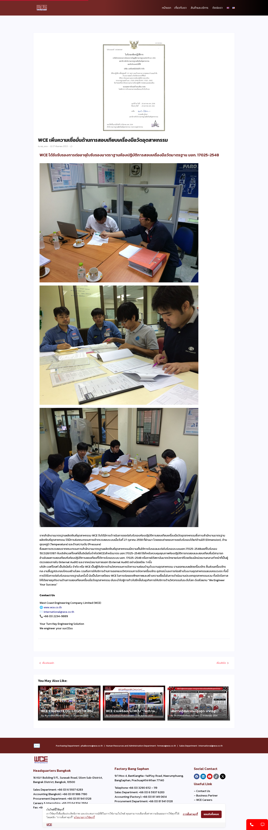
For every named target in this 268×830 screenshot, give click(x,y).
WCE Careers (204, 800)
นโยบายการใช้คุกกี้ (84, 817)
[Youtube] (209, 776)
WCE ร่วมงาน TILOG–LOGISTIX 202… (68, 711)
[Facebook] (196, 776)
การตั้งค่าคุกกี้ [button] (190, 814)
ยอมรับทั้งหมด (211, 814)
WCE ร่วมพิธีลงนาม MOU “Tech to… (131, 711)
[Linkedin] (203, 776)
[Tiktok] (216, 776)
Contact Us (203, 791)
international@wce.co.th (59, 612)
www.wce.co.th (53, 607)
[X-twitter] (223, 776)
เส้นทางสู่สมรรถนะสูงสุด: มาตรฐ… (194, 711)
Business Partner (207, 795)
